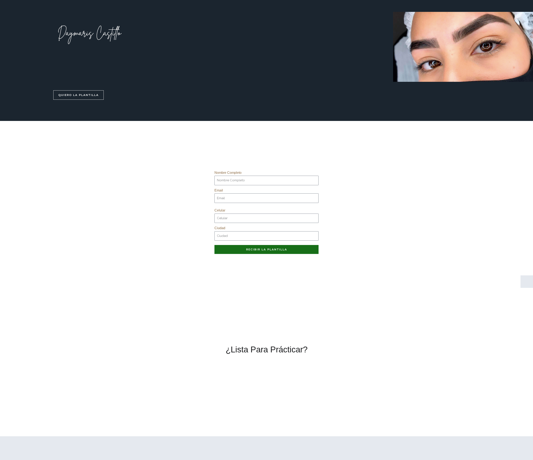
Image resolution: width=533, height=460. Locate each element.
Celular (219, 210)
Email (218, 190)
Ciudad (219, 228)
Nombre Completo (228, 172)
